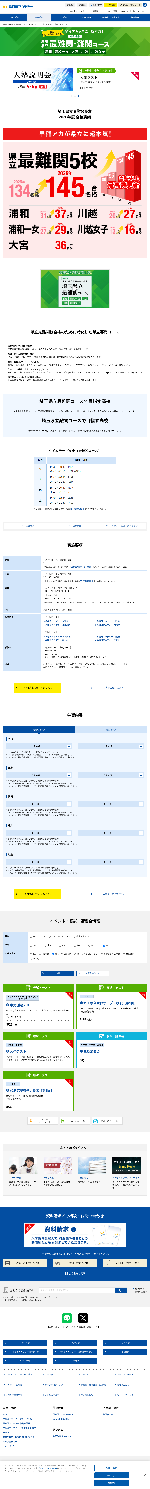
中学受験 (15, 17)
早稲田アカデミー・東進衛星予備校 (19, 1428)
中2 (93, 945)
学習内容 (77, 526)
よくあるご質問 (110, 11)
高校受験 (39, 17)
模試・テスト (39, 936)
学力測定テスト (21, 1005)
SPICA (6, 1432)
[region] (75, 1475)
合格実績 (49, 1177)
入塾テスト (18, 1051)
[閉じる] (145, 1475)
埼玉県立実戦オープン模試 (80, 567)
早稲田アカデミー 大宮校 (56, 621)
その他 (36, 958)
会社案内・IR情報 (77, 11)
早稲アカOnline (139, 11)
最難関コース (39, 730)
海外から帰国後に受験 (87, 954)
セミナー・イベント (61, 936)
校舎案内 (84, 1177)
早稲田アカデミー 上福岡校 (57, 636)
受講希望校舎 (79, 509)
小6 (63, 945)
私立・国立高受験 (41, 954)
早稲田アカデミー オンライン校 (17, 1419)
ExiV (5, 1414)
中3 (107, 945)
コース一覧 (16, 1177)
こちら (68, 667)
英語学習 (130, 954)
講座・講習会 (82, 936)
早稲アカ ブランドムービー (126, 1177)
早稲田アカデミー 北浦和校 (57, 625)
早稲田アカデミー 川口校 (108, 621)
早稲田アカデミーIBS (63, 1414)
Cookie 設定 (111, 1468)
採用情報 (94, 11)
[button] (75, 288)
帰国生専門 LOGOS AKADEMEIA (18, 1437)
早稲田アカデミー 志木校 (108, 625)
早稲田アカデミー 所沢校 (108, 640)
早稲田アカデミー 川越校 (108, 636)
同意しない (112, 1475)
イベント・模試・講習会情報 (124, 526)
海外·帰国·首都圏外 (111, 17)
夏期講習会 (92, 1051)
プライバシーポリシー (47, 1468)
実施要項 (30, 526)
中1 (78, 945)
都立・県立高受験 (63, 954)
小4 (34, 945)
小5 (49, 945)
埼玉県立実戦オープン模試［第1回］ (110, 1003)
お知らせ (124, 11)
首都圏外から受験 (112, 954)
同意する (112, 1483)
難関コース (111, 730)
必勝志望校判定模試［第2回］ (32, 1090)
